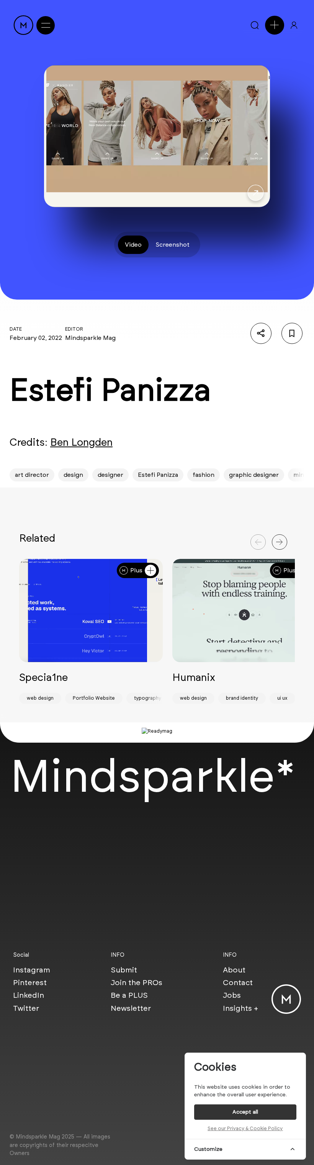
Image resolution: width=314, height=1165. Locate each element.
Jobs (232, 995)
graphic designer (254, 474)
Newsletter (131, 1008)
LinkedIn (28, 995)
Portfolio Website (94, 698)
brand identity (242, 698)
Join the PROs (136, 982)
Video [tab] (133, 244)
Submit (124, 969)
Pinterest (30, 982)
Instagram (31, 969)
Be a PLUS (129, 995)
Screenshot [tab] (172, 244)
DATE (16, 329)
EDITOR (74, 329)
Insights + (240, 1008)
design (73, 474)
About (234, 969)
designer (110, 474)
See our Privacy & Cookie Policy (245, 1128)
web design (40, 698)
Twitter (26, 1008)
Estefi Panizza (158, 474)
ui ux (282, 698)
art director (32, 474)
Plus (136, 570)
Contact (238, 982)
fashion (203, 474)
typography (147, 698)
